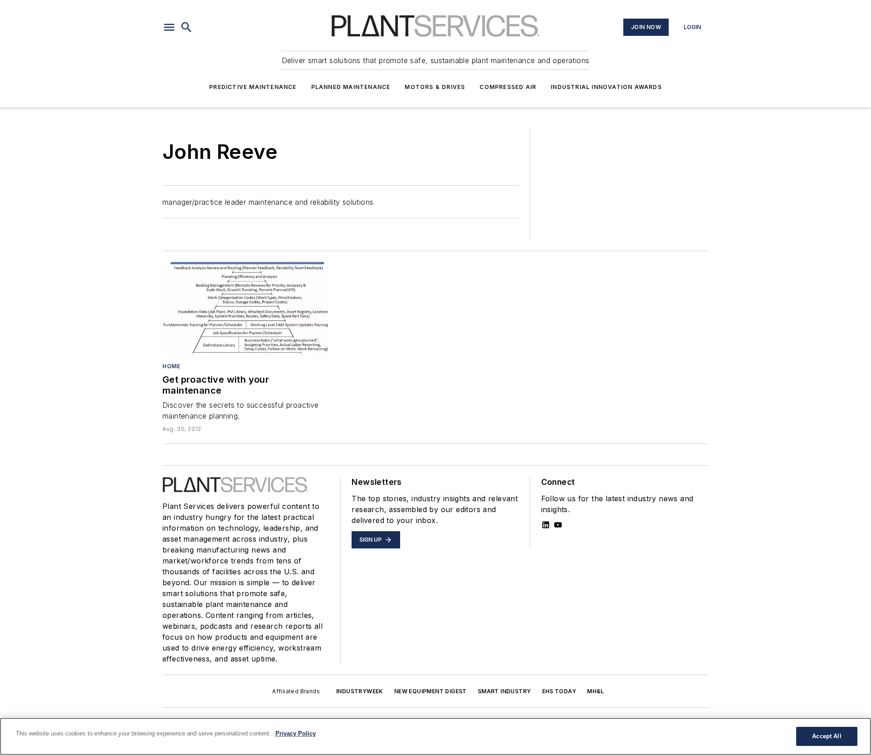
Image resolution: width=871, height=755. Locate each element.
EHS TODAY (559, 691)
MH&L (595, 691)
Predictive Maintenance (252, 87)
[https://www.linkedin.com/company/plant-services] (545, 524)
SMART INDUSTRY (504, 691)
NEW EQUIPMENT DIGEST (430, 691)
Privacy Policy (295, 733)
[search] (186, 27)
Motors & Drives (435, 87)
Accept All (826, 736)
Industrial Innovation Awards (606, 87)
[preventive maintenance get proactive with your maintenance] (246, 308)
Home (171, 366)
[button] (169, 27)
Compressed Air (508, 87)
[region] (435, 736)
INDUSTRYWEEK (359, 691)
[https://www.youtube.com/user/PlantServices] (558, 524)
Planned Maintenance (351, 87)
